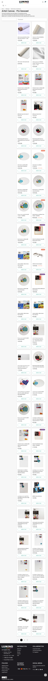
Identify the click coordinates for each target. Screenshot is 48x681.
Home (3, 8)
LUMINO (11, 679)
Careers (19, 653)
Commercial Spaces (37, 650)
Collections (7, 8)
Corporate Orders (36, 648)
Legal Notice (4, 672)
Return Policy (4, 667)
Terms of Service (5, 669)
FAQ (18, 655)
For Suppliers (35, 652)
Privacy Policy (5, 670)
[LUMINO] (24, 2)
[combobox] (24, 5)
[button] (45, 2)
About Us (19, 648)
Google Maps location (8, 659)
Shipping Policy (5, 665)
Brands (18, 652)
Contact (19, 650)
